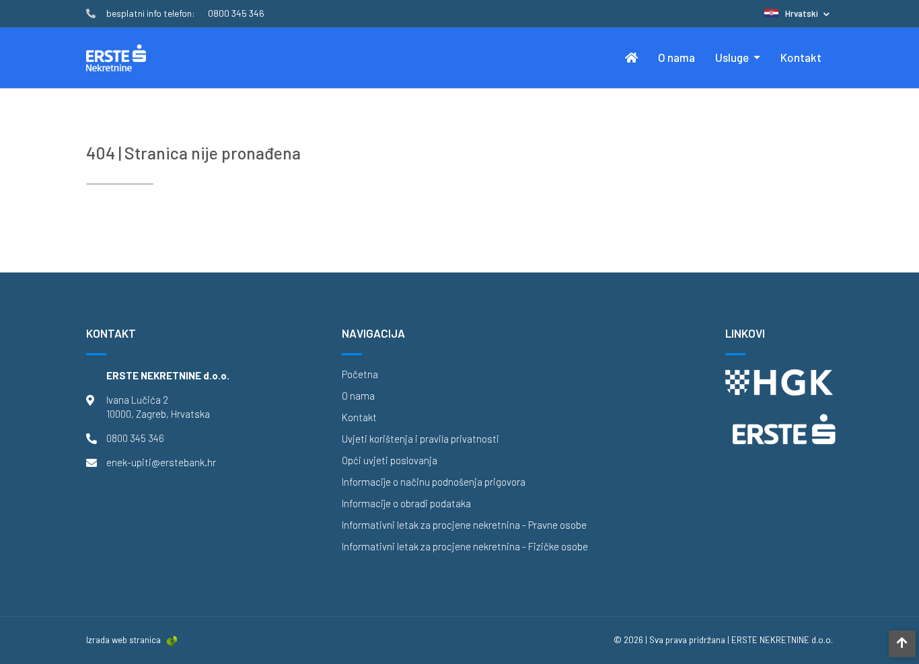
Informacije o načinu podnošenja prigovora (433, 482)
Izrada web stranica (123, 639)
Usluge (733, 57)
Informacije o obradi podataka (406, 503)
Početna (360, 374)
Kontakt (800, 57)
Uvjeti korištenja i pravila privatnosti (420, 439)
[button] (797, 13)
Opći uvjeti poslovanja (389, 460)
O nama (676, 57)
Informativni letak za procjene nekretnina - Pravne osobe (464, 525)
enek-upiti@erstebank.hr (161, 462)
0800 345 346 (135, 438)
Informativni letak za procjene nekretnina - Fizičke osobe (465, 546)
